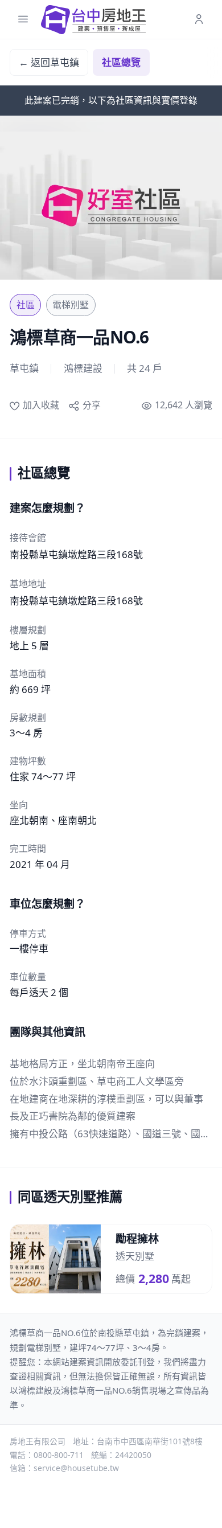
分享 (91, 405)
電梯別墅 (70, 304)
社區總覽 (121, 62)
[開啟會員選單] (199, 19)
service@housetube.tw (76, 1468)
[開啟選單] (23, 19)
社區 (26, 304)
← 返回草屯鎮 (49, 62)
